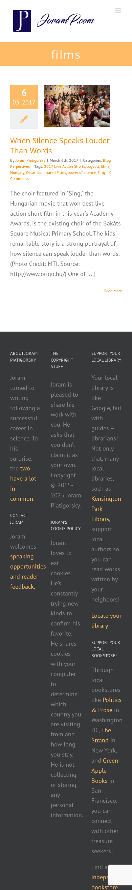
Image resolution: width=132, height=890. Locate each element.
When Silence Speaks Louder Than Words (60, 145)
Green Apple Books (104, 771)
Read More (113, 290)
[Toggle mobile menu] (118, 10)
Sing (101, 172)
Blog (107, 160)
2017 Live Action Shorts (64, 166)
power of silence (82, 172)
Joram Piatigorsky (30, 160)
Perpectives (20, 166)
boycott (93, 166)
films (105, 166)
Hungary (17, 172)
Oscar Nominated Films (46, 172)
